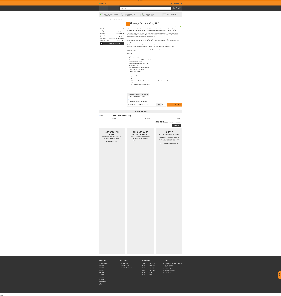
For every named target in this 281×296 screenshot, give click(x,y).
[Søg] (169, 8)
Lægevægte (101, 279)
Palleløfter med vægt (103, 263)
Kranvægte (101, 268)
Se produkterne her (112, 141)
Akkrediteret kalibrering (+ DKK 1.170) (138, 101)
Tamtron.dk (145, 138)
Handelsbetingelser (124, 265)
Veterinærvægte (102, 281)
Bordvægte (101, 272)
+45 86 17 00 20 (168, 268)
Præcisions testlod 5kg (121, 116)
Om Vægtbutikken (124, 263)
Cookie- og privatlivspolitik (140, 288)
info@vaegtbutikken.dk (171, 143)
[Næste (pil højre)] (2, 295)
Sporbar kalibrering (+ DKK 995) (137, 96)
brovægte (147, 136)
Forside (100, 19)
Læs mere (146, 94)
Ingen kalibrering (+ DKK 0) (136, 99)
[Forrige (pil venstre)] (0, 295)
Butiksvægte (101, 270)
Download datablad (113, 43)
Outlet (100, 284)
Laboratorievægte (103, 276)
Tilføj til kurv (176, 104)
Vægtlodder (101, 283)
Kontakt (122, 268)
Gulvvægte (101, 274)
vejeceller (142, 136)
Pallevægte (101, 265)
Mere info (177, 125)
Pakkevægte (105, 19)
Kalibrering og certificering (126, 267)
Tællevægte (101, 267)
